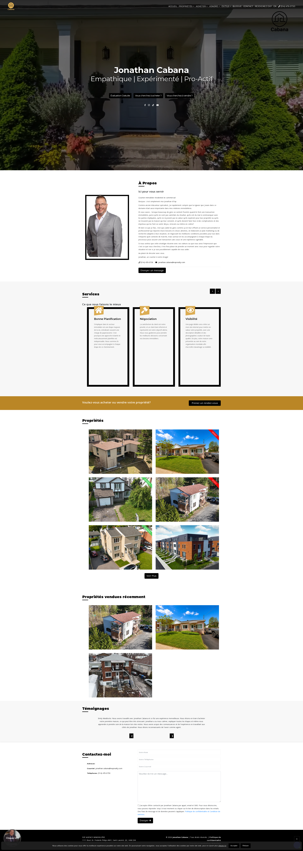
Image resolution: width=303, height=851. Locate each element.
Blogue (237, 6)
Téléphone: (92, 773)
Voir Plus (151, 575)
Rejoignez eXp (263, 6)
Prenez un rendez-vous (205, 403)
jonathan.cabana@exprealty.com (171, 262)
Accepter (233, 846)
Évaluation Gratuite (120, 95)
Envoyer (144, 820)
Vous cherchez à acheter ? (148, 95)
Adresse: (91, 764)
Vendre (213, 6)
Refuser (246, 846)
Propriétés (185, 6)
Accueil (172, 6)
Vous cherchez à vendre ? (180, 95)
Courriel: (91, 768)
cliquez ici (222, 846)
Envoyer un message (152, 270)
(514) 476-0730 (287, 6)
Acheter (201, 6)
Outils (225, 6)
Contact (248, 6)
